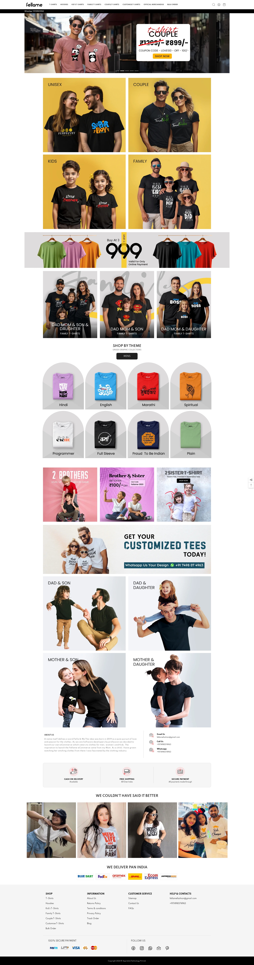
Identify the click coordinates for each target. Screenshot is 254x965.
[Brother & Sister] (127, 494)
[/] (219, 5)
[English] (105, 386)
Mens (127, 356)
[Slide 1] (117, 70)
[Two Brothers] (70, 494)
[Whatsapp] (150, 948)
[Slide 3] (127, 70)
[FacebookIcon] (133, 948)
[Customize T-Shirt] (127, 549)
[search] (214, 5)
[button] (251, 480)
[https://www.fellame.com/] (34, 5)
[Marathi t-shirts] (127, 43)
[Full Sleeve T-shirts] (105, 434)
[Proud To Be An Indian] (148, 434)
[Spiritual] (191, 386)
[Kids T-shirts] (84, 192)
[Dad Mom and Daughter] (184, 304)
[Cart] (224, 5)
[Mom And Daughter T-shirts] (169, 690)
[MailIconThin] (158, 948)
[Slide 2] (122, 70)
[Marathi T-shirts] (148, 386)
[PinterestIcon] (167, 948)
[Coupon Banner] (127, 250)
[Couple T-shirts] (169, 115)
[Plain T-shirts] (191, 434)
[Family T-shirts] (169, 192)
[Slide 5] (137, 70)
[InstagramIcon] (141, 948)
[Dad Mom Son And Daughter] (70, 304)
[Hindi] (63, 386)
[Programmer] (63, 434)
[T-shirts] (84, 115)
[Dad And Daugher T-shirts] (169, 613)
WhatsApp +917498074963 (34, 11)
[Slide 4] (132, 70)
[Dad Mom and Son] (127, 304)
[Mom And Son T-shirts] (84, 690)
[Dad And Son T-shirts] (84, 613)
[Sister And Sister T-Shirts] (184, 494)
